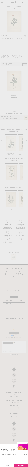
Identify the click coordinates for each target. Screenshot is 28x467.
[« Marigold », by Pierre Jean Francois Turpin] (13, 257)
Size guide (14, 404)
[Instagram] (13, 297)
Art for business (14, 396)
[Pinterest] (15, 297)
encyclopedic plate (7, 101)
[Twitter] (17, 297)
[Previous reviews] (1, 347)
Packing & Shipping (14, 407)
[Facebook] (11, 297)
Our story (14, 394)
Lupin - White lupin (11, 154)
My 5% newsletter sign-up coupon (14, 418)
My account (14, 416)
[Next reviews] (27, 347)
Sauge (11, 210)
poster (9, 100)
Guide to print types (14, 402)
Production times (14, 405)
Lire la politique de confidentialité (7, 461)
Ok (23, 303)
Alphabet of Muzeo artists (14, 268)
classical (16, 100)
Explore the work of (9, 117)
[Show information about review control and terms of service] (22, 337)
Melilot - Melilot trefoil (11, 183)
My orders (14, 415)
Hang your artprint (14, 409)
